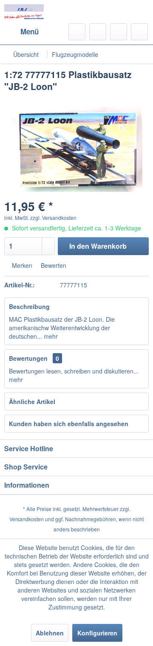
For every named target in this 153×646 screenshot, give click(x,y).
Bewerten (52, 265)
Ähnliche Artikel (32, 401)
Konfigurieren (97, 633)
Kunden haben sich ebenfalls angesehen (68, 423)
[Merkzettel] (97, 31)
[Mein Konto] (118, 31)
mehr (50, 336)
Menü (29, 31)
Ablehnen (50, 633)
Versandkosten (26, 518)
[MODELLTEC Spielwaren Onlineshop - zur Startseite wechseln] (24, 11)
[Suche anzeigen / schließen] (76, 31)
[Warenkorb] (139, 31)
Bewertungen (28, 358)
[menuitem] (21, 31)
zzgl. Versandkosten (53, 217)
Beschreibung (29, 306)
